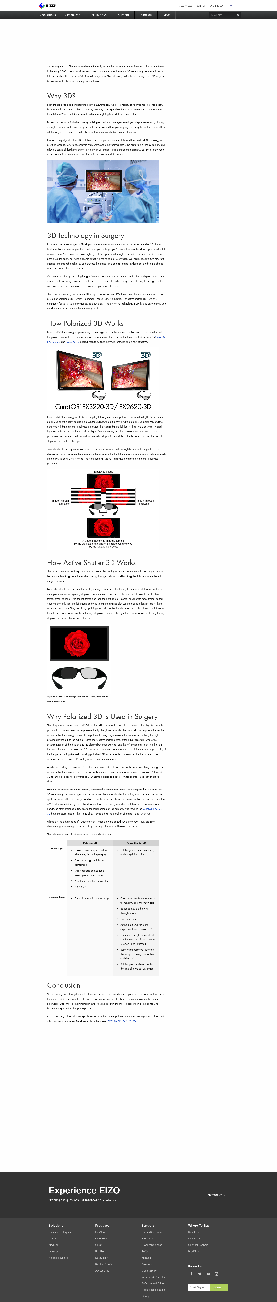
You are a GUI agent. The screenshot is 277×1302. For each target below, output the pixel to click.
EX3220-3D (114, 1021)
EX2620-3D (72, 342)
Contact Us (216, 1194)
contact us (109, 1200)
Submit (218, 1287)
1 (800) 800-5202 (89, 1200)
